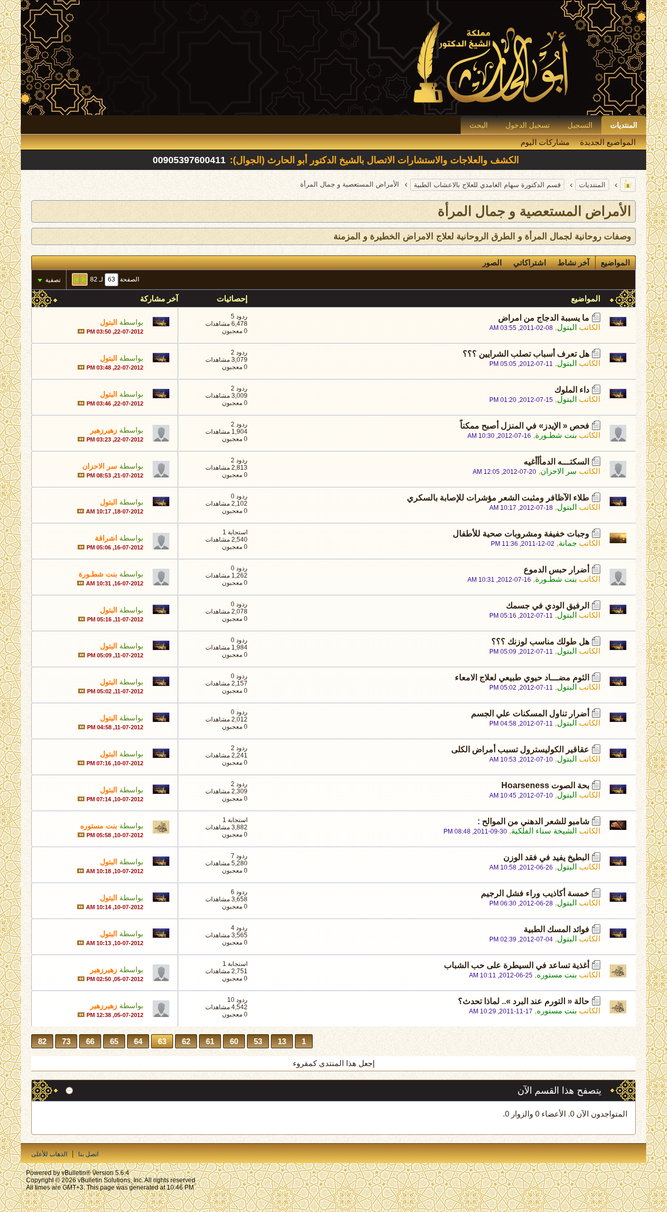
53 (258, 1041)
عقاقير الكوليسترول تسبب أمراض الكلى (520, 749)
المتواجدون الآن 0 (598, 1113)
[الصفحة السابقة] (83, 279)
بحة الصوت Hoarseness (545, 785)
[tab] (615, 262)
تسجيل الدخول (527, 125)
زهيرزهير (103, 430)
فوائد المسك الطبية (556, 929)
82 (42, 1041)
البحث (479, 125)
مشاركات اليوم (545, 142)
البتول (567, 327)
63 (162, 1041)
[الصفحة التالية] (76, 279)
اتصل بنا (88, 1154)
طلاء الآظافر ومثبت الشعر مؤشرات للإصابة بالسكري (498, 497)
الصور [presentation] (492, 262)
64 (138, 1041)
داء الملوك (571, 389)
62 (186, 1041)
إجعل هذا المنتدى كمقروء (334, 1063)
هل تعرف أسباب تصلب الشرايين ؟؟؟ (526, 353)
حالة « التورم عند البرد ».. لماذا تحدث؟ (523, 1001)
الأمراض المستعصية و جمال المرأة (534, 211)
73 (66, 1041)
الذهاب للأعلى (49, 1154)
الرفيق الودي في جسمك (547, 605)
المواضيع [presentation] (615, 262)
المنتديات (623, 125)
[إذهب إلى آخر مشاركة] (81, 331)
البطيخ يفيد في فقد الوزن (546, 857)
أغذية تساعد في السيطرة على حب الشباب (516, 965)
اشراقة (106, 538)
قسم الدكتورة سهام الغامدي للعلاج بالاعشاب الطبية (487, 185)
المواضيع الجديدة (608, 142)
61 (210, 1041)
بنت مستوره (98, 826)
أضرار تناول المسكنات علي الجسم (530, 713)
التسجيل (579, 125)
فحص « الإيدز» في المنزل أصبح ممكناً (524, 425)
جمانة (568, 542)
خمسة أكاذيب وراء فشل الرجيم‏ (535, 893)
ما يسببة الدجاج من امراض (543, 317)
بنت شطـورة (556, 435)
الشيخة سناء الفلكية (544, 830)
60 (234, 1041)
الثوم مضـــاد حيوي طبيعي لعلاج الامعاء (522, 677)
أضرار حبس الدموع (556, 569)
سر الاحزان (558, 471)
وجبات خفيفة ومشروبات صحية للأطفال (521, 533)
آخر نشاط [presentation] (573, 262)
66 (90, 1041)
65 (114, 1041)
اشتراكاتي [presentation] (529, 262)
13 (282, 1041)
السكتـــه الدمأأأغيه (556, 461)
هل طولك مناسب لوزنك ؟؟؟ (540, 641)
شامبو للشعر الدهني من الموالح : (533, 821)
